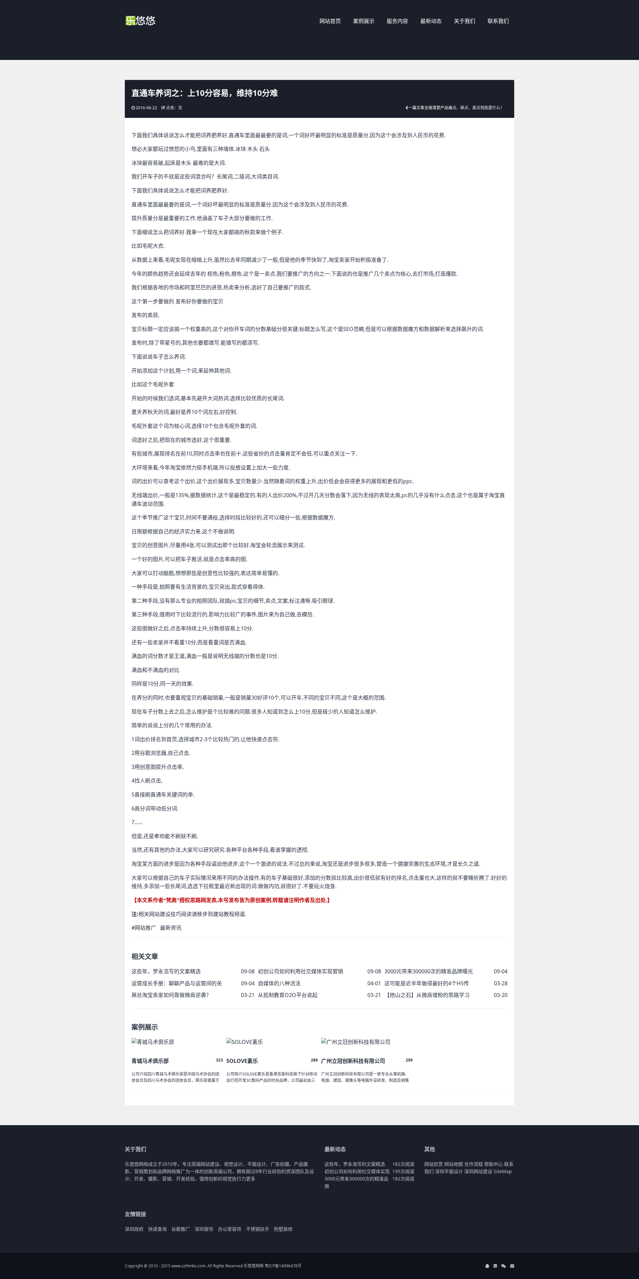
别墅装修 (283, 1229)
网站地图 (453, 1164)
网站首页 (330, 21)
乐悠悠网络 (254, 1266)
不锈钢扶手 (257, 1229)
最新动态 (431, 21)
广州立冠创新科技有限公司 (353, 1061)
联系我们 (498, 21)
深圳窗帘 (204, 1229)
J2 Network (152, 21)
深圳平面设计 (449, 1171)
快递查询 (157, 1229)
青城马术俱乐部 (150, 1061)
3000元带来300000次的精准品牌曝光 (428, 971)
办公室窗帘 (229, 1229)
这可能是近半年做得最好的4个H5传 (426, 983)
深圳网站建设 (478, 1171)
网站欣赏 (433, 1164)
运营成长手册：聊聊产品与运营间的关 (176, 983)
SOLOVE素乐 (242, 1061)
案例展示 (363, 21)
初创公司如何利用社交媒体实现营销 (300, 971)
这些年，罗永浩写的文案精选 (166, 971)
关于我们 (464, 21)
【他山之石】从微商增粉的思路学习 (427, 995)
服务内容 (397, 21)
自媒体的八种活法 (279, 983)
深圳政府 (134, 1229)
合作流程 (473, 1164)
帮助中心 (493, 1164)
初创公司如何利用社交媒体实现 (357, 1171)
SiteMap (503, 1171)
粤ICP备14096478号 (283, 1266)
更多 (250, 1178)
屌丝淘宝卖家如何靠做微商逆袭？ (171, 995)
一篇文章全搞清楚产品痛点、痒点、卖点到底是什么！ (456, 108)
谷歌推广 (180, 1229)
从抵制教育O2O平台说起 (288, 995)
